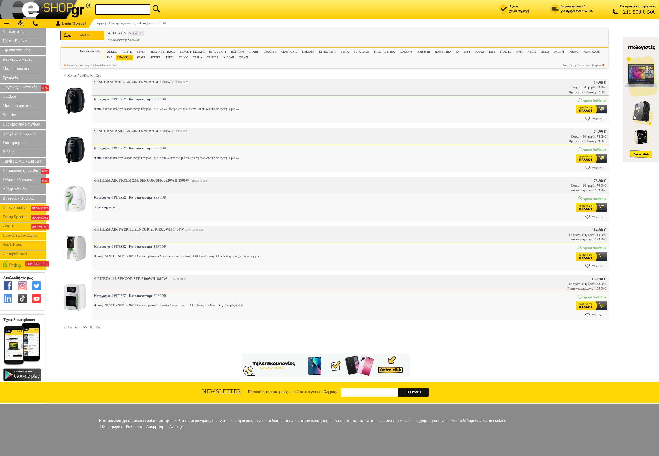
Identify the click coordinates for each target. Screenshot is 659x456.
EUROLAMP (361, 51)
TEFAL (170, 57)
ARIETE (127, 51)
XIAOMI (228, 57)
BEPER (141, 51)
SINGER (155, 57)
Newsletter (221, 391)
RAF (109, 57)
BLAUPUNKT (217, 51)
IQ (457, 51)
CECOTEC (270, 51)
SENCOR (124, 57)
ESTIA (345, 51)
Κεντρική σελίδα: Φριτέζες (84, 75)
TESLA (197, 57)
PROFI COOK (591, 51)
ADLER (112, 51)
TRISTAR (213, 57)
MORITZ (505, 51)
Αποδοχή (176, 426)
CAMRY (254, 51)
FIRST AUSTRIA (384, 51)
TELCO (183, 57)
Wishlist (597, 119)
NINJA (545, 51)
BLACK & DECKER (192, 51)
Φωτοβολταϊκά (15, 254)
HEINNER (423, 51)
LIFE (492, 51)
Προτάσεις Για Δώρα (20, 235)
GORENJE (406, 51)
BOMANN (237, 51)
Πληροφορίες (111, 426)
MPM (519, 51)
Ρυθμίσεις (134, 426)
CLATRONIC (289, 51)
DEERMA (308, 51)
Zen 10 (24, 226)
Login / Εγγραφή (74, 23)
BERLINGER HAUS (162, 51)
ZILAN (243, 57)
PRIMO (573, 51)
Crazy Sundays (24, 207)
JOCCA (479, 51)
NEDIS (531, 51)
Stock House (13, 244)
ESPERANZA (327, 51)
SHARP (140, 57)
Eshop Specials (24, 216)
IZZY (467, 51)
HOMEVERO (443, 51)
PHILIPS (559, 51)
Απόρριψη (154, 426)
